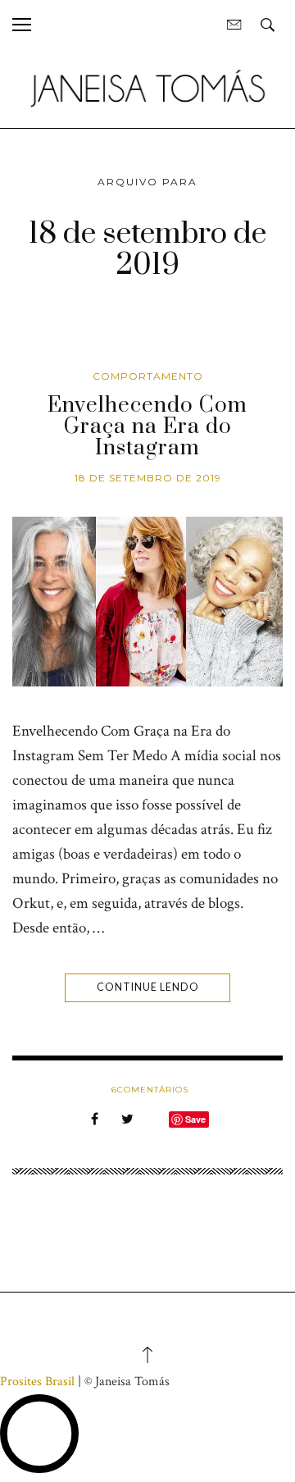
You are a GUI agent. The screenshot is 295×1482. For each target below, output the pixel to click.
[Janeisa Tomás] (147, 88)
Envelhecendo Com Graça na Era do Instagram (147, 427)
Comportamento (148, 376)
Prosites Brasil (37, 1381)
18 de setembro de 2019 (148, 478)
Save (195, 1119)
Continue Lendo (148, 987)
